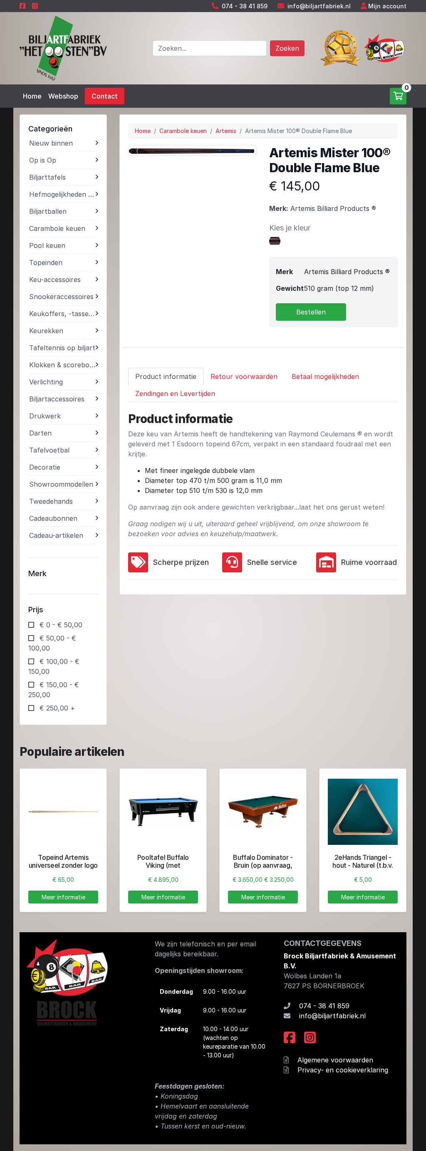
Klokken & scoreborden (62, 365)
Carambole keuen (57, 228)
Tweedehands (51, 501)
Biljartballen (48, 211)
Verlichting (46, 382)
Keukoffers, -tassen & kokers (62, 313)
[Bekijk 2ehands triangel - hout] (363, 812)
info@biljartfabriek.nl (319, 6)
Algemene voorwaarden (335, 1060)
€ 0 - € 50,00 (61, 625)
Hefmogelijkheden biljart (62, 194)
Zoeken (287, 48)
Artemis (225, 130)
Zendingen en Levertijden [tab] (175, 393)
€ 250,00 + (57, 708)
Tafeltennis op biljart (62, 348)
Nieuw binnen (51, 143)
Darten (40, 433)
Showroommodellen (61, 484)
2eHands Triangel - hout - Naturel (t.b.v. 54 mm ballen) (362, 865)
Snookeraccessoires (61, 296)
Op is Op (42, 160)
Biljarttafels (47, 177)
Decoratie (44, 467)
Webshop (63, 96)
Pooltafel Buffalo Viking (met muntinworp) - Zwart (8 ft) (163, 869)
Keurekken (46, 331)
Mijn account (387, 6)
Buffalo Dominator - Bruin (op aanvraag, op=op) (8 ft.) (262, 865)
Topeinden (45, 262)
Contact (105, 96)
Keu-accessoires (55, 279)
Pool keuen (47, 245)
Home (32, 96)
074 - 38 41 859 (244, 6)
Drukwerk (45, 416)
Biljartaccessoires (56, 399)
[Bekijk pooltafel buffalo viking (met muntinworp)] (163, 812)
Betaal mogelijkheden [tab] (325, 376)
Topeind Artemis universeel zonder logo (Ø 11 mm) (63, 865)
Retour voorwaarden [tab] (244, 376)
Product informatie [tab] (165, 376)
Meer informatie (63, 897)
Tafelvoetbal (49, 450)
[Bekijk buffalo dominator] (263, 812)
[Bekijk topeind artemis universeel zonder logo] (63, 812)
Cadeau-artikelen (56, 535)
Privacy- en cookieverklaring (342, 1070)
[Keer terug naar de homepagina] (63, 47)
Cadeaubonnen (53, 518)
